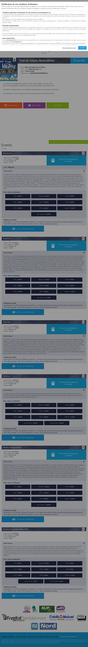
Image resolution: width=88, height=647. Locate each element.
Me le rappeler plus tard (69, 48)
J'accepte (82, 48)
